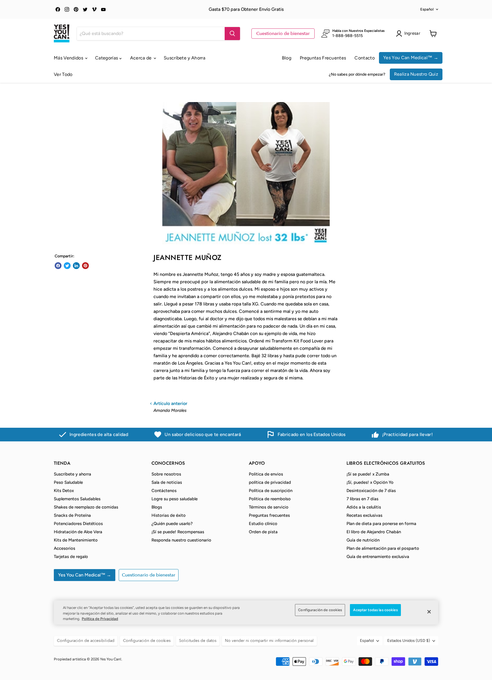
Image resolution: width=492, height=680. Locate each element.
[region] (246, 612)
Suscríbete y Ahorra (184, 58)
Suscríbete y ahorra (72, 474)
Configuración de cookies (320, 610)
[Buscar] (232, 33)
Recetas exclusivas (364, 515)
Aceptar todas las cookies (375, 610)
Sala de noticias (166, 482)
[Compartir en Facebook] (58, 265)
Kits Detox (64, 490)
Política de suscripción (270, 490)
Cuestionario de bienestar (283, 33)
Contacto (364, 58)
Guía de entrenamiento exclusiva (378, 556)
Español (427, 9)
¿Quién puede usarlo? (172, 523)
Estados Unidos (408, 640)
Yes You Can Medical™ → (410, 57)
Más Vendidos (69, 58)
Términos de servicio (268, 507)
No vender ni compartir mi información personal (269, 640)
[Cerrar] (429, 611)
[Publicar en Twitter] (67, 265)
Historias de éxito (168, 515)
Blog (286, 58)
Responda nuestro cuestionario (181, 540)
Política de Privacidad (100, 619)
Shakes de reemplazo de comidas (86, 507)
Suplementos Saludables (77, 498)
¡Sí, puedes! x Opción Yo (370, 482)
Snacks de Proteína (72, 515)
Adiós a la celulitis (364, 507)
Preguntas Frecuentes (323, 58)
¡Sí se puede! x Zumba (368, 474)
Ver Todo (63, 74)
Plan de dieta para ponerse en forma (381, 523)
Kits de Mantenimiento (76, 540)
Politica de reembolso (270, 498)
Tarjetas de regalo (71, 556)
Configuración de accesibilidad (85, 640)
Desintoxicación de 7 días (371, 490)
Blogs (156, 507)
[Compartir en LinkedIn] (76, 265)
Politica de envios (266, 474)
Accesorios (64, 548)
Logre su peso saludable (174, 498)
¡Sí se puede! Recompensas (177, 531)
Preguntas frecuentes (269, 515)
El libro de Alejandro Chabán (374, 531)
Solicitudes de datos (197, 640)
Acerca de (141, 58)
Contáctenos (164, 490)
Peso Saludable (68, 482)
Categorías (107, 58)
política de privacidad (270, 482)
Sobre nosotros (166, 474)
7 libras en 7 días (362, 498)
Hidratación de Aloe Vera (78, 531)
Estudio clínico (263, 523)
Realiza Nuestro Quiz (416, 74)
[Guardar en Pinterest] (85, 265)
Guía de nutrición (363, 540)
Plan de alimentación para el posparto (383, 548)
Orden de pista (263, 531)
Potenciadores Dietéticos (78, 523)
